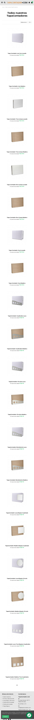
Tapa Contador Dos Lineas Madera (17, 217)
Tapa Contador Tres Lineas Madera (17, 152)
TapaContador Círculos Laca (17, 381)
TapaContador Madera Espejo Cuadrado (17, 545)
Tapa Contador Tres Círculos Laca (17, 709)
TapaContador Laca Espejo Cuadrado (17, 513)
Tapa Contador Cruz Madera (17, 283)
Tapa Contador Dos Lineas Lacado (17, 184)
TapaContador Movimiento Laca (17, 447)
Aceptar (5, 716)
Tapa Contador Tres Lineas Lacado (17, 119)
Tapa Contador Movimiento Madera (17, 480)
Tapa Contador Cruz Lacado (17, 250)
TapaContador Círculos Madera (17, 414)
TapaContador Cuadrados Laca (17, 316)
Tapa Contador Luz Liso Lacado (17, 53)
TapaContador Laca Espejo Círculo (17, 578)
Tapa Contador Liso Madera (17, 86)
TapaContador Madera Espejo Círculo (17, 611)
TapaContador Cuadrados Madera (17, 348)
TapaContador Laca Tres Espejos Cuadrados (17, 644)
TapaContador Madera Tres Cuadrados (17, 677)
